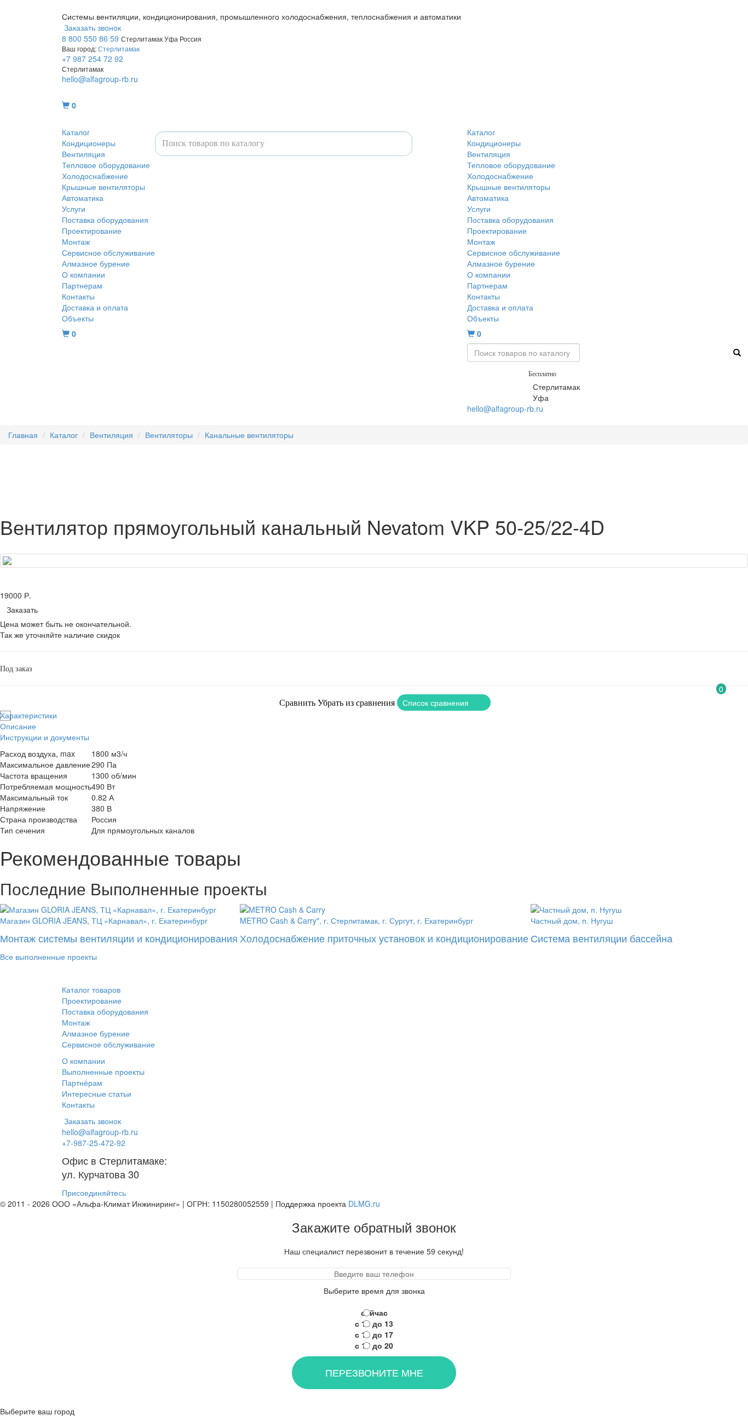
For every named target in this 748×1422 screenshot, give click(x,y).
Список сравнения (435, 702)
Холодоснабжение (95, 175)
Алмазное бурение (96, 263)
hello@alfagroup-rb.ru (100, 78)
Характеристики (28, 715)
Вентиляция (83, 153)
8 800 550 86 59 (90, 38)
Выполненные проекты (103, 1071)
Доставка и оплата (95, 307)
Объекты (78, 318)
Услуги (73, 208)
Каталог (76, 131)
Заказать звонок (91, 27)
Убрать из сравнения (356, 702)
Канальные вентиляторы (249, 434)
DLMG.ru (364, 1203)
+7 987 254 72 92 (92, 58)
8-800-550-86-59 (496, 372)
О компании (83, 274)
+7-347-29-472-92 (499, 397)
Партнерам (82, 285)
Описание (18, 726)
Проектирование (92, 230)
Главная (23, 434)
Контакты (78, 296)
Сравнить (297, 702)
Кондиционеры (89, 142)
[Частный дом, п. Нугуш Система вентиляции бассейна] (601, 908)
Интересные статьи (96, 1093)
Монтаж (76, 241)
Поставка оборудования (105, 219)
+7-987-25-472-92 (499, 386)
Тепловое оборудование (106, 164)
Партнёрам (82, 1082)
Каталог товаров (91, 989)
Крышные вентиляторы (103, 186)
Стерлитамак (119, 48)
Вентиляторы (169, 434)
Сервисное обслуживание (108, 252)
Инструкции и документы (44, 737)
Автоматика (82, 197)
